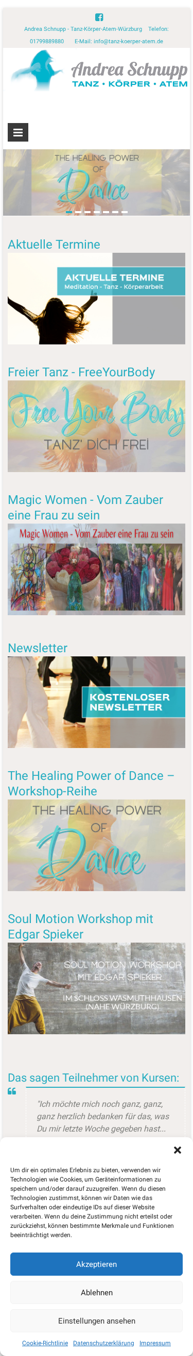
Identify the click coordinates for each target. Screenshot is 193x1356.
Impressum (155, 1343)
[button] (177, 1150)
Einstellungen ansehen (96, 1321)
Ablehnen (97, 1292)
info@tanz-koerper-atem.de (128, 41)
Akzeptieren (96, 1264)
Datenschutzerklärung (103, 1343)
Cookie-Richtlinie (45, 1343)
